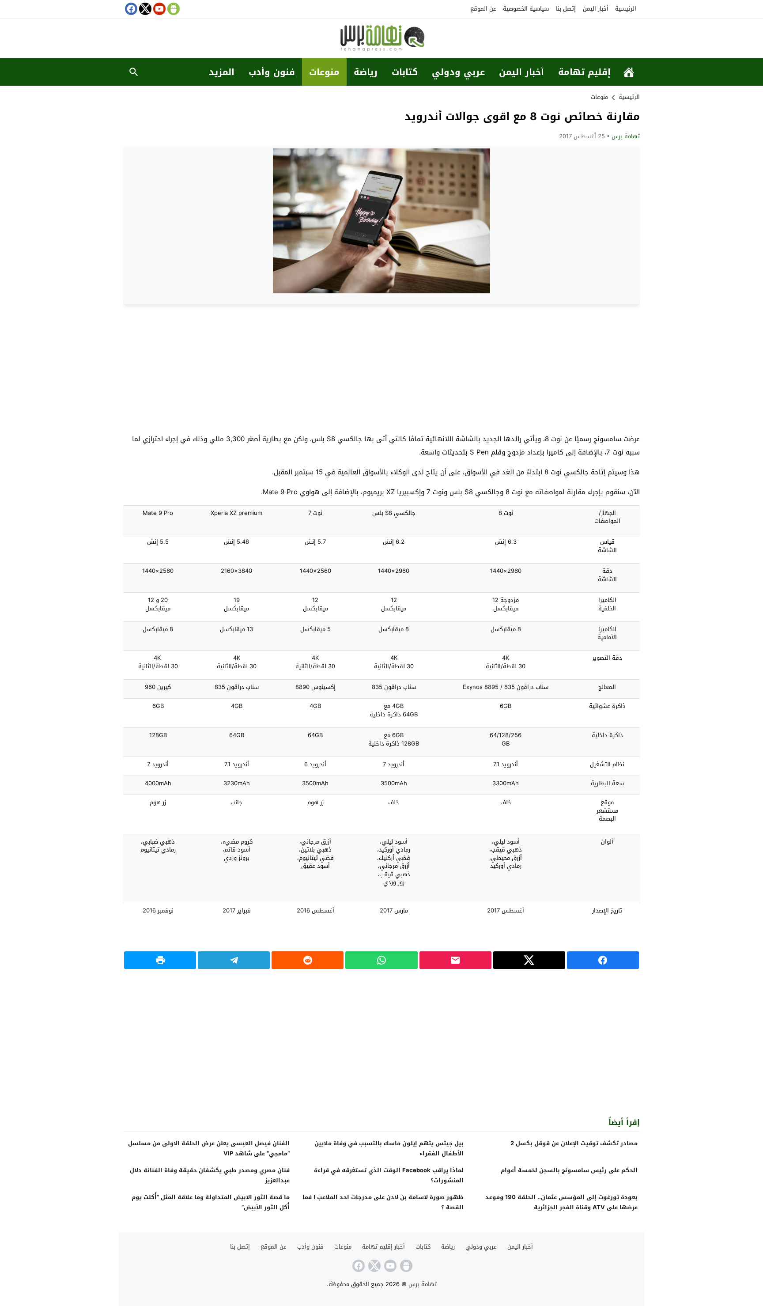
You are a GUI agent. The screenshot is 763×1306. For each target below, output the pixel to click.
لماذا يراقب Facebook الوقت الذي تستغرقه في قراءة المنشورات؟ (389, 1175)
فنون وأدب (272, 72)
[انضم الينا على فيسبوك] (130, 9)
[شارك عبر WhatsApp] (381, 960)
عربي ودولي (458, 72)
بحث (133, 72)
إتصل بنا (566, 8)
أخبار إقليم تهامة (383, 1246)
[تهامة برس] (381, 39)
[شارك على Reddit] (307, 960)
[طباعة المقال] (160, 960)
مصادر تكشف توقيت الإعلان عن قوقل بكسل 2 (574, 1143)
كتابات (405, 72)
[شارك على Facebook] (603, 960)
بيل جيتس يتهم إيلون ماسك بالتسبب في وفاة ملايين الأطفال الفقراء (389, 1148)
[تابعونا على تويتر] (144, 9)
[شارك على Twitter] (529, 960)
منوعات (324, 72)
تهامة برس (626, 136)
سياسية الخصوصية (526, 8)
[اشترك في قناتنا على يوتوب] (158, 9)
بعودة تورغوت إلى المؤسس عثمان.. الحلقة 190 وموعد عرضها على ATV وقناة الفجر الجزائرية (561, 1202)
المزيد (221, 72)
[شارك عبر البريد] (455, 960)
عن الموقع (483, 8)
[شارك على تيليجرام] (234, 960)
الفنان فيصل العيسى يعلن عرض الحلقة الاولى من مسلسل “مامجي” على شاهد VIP (209, 1148)
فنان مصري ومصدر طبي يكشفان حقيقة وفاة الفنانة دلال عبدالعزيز (210, 1175)
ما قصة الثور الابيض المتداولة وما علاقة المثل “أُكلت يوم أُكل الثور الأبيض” (211, 1202)
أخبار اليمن (595, 8)
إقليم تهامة (584, 72)
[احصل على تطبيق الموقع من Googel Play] (173, 9)
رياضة (366, 72)
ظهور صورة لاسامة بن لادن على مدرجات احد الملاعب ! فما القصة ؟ (383, 1202)
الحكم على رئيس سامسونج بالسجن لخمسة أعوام (569, 1170)
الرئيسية (625, 8)
